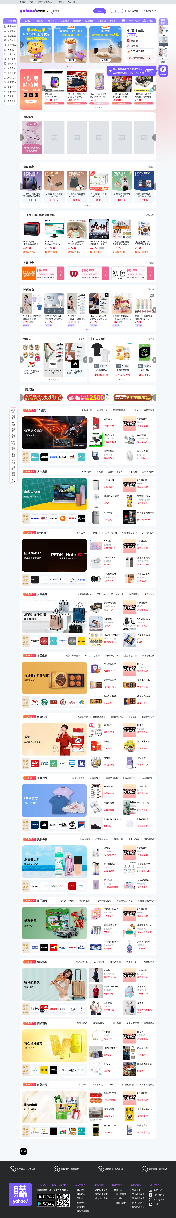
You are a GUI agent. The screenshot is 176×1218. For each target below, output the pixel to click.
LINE (156, 1203)
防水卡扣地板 (117, 594)
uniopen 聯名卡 (133, 20)
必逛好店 (102, 20)
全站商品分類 (138, 1206)
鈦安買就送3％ (85, 594)
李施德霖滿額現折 (146, 900)
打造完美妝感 (101, 839)
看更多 (163, 61)
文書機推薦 (87, 410)
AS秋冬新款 (115, 961)
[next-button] (154, 397)
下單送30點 (97, 1084)
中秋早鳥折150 (112, 655)
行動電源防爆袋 (129, 532)
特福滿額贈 (134, 594)
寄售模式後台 (138, 1194)
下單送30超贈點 (146, 1084)
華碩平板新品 (119, 410)
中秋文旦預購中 (92, 655)
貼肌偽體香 (149, 839)
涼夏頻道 (89, 20)
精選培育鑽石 (132, 1023)
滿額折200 (149, 594)
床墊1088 (101, 594)
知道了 (150, 71)
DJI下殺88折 (148, 532)
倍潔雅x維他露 (67, 900)
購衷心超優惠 (101, 1194)
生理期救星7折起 (124, 900)
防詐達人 (135, 410)
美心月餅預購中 (73, 655)
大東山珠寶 (116, 1023)
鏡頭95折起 (81, 532)
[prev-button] (22, 397)
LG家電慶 (132, 471)
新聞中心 (158, 1190)
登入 (117, 10)
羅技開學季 (149, 410)
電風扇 (100, 471)
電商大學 (136, 1190)
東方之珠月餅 (148, 655)
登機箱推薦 (149, 961)
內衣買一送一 (132, 961)
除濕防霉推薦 (85, 900)
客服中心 (118, 1190)
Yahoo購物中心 (34, 11)
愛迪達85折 (95, 777)
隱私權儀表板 (83, 1210)
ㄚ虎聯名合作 (120, 1202)
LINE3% (83, 1084)
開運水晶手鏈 (82, 961)
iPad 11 (96, 532)
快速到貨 (65, 20)
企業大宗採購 (120, 1194)
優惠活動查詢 (101, 1198)
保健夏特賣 (83, 716)
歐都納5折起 (112, 777)
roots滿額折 (99, 961)
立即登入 (132, 35)
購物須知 (81, 1206)
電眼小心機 (133, 839)
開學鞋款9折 (78, 777)
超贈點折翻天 (101, 1190)
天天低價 (77, 20)
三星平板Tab (111, 532)
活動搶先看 (118, 839)
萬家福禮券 (149, 1023)
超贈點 (150, 20)
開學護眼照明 (148, 471)
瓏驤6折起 (82, 1023)
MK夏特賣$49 (99, 1023)
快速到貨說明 (138, 1202)
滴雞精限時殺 (117, 716)
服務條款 (81, 1202)
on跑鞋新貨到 (147, 777)
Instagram (159, 1199)
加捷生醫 (132, 716)
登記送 (40, 20)
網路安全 (81, 1194)
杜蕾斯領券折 (148, 716)
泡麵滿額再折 (127, 1084)
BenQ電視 (86, 471)
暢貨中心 (52, 20)
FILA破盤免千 (129, 777)
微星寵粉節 (102, 410)
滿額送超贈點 (99, 716)
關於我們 (81, 1190)
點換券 (28, 20)
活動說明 (150, 214)
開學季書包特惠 (104, 900)
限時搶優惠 (85, 839)
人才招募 (118, 1198)
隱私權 (80, 1198)
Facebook (159, 1194)
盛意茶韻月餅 (130, 655)
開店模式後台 (138, 1198)
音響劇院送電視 (115, 471)
